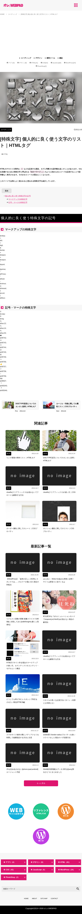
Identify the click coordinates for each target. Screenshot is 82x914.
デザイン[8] (23, 63)
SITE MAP (43, 898)
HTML (5, 154)
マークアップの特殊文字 (18, 199)
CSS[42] (45, 63)
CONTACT (54, 898)
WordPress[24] (71, 63)
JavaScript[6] (56, 63)
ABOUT (34, 898)
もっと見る (41, 783)
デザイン (38, 58)
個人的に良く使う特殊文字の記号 (18, 196)
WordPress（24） (67, 870)
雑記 (61, 58)
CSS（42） (10, 870)
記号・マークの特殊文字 (18, 202)
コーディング (26, 58)
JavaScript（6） (39, 870)
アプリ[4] (11, 63)
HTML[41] (34, 63)
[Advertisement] (41, 33)
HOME (26, 898)
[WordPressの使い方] (41, 836)
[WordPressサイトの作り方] (65, 811)
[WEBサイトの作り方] (16, 811)
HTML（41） (65, 862)
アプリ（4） (10, 862)
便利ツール (51, 58)
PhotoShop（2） (12, 877)
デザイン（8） (38, 862)
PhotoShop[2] (42, 66)
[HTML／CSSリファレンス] (41, 811)
